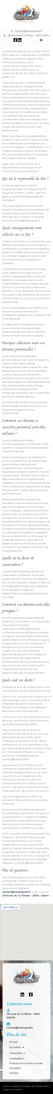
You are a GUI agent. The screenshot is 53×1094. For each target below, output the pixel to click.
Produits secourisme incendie (26, 1063)
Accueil (13, 1042)
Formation (15, 1047)
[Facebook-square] (15, 40)
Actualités (15, 1068)
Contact (13, 1073)
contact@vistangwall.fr (20, 1027)
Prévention (15, 1053)
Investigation (16, 1058)
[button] (41, 40)
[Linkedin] (20, 40)
